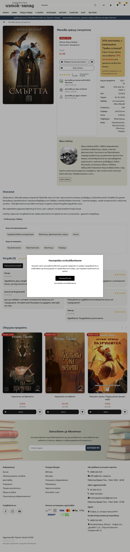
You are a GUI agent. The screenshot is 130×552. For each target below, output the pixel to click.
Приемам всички (65, 278)
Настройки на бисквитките (65, 283)
